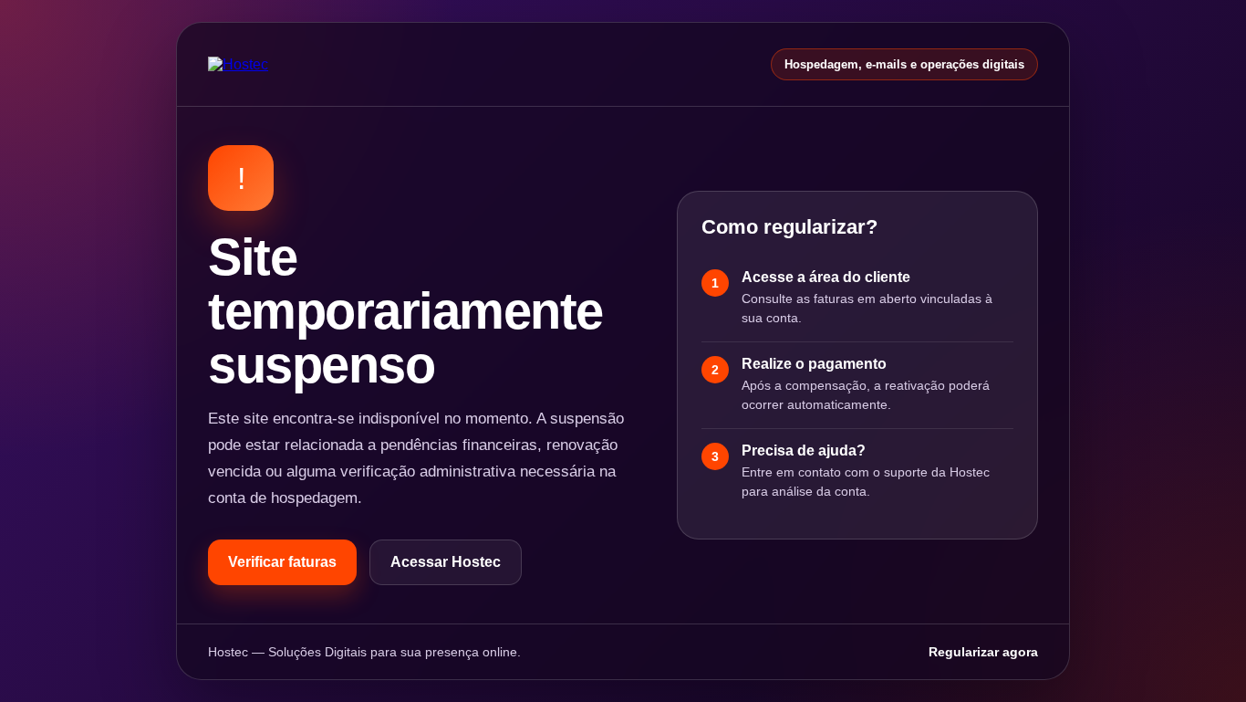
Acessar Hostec (445, 562)
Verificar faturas (282, 562)
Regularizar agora (983, 651)
